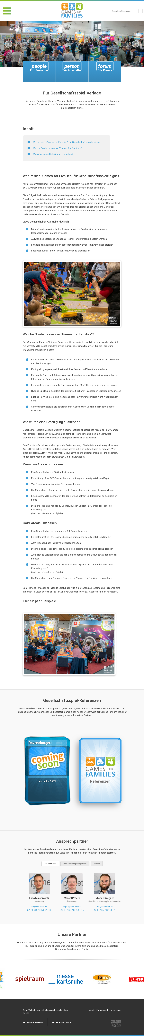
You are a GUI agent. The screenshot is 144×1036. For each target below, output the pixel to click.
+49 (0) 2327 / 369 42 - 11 (105, 910)
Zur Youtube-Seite (61, 1022)
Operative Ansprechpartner (74, 864)
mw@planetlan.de (105, 906)
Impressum (116, 1010)
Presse (97, 864)
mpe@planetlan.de (72, 906)
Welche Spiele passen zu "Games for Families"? (57, 148)
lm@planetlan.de (39, 906)
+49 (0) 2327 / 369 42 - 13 (39, 910)
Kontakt (91, 1010)
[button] (112, 644)
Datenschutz (103, 1010)
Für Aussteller (50, 864)
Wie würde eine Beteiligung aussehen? (53, 154)
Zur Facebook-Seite (33, 1022)
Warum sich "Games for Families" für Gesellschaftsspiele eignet (67, 142)
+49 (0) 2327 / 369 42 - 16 (72, 910)
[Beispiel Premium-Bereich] (69, 644)
